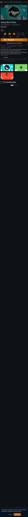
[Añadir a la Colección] (17, 37)
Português (9, 60)
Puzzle (2, 47)
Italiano (20, 59)
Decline (10, 514)
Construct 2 (8, 47)
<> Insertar (24, 6)
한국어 (4, 60)
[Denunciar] (24, 37)
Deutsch (5, 59)
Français (16, 59)
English (8, 59)
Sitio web (3, 45)
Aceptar (17, 514)
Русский (13, 60)
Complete (20, 45)
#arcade (2, 55)
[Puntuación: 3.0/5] (14, 34)
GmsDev (3, 27)
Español (12, 59)
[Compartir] (10, 37)
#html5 (6, 55)
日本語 (24, 59)
